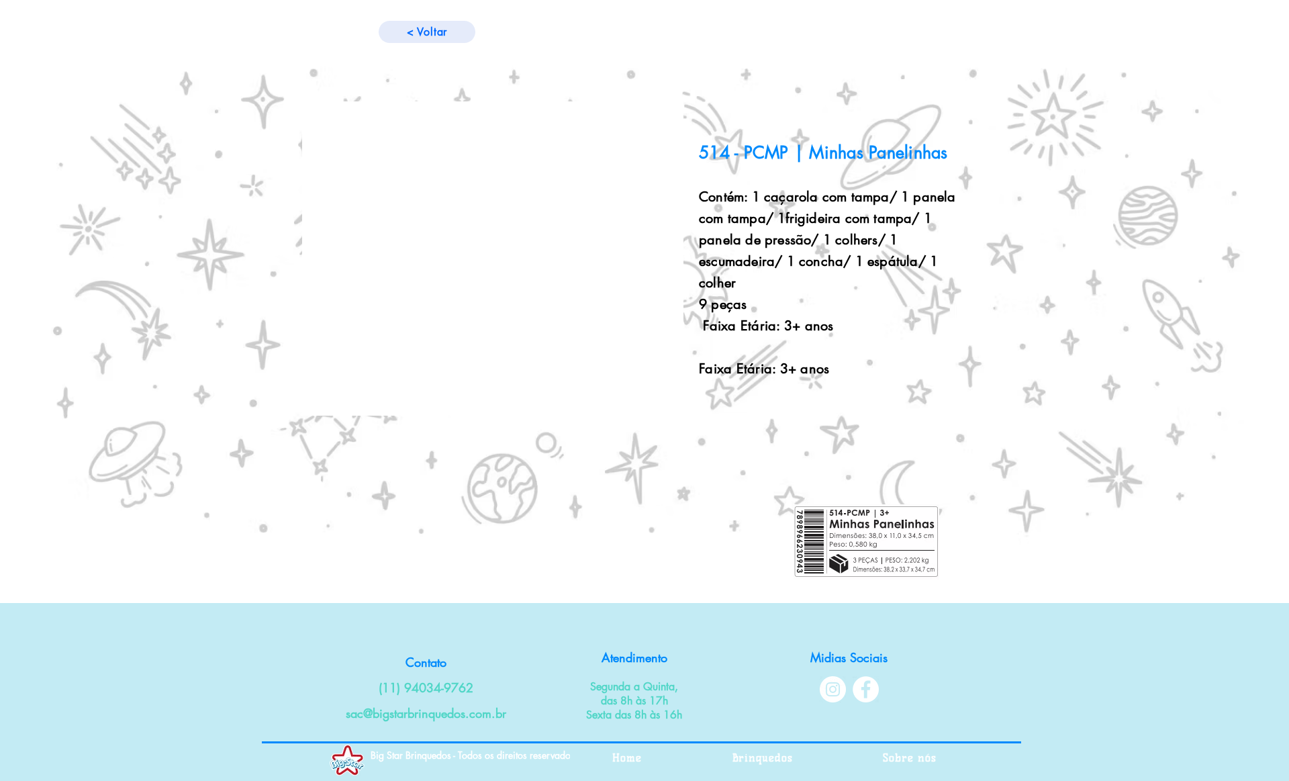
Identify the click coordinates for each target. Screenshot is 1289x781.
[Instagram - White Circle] (833, 689)
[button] (492, 258)
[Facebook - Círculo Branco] (866, 689)
